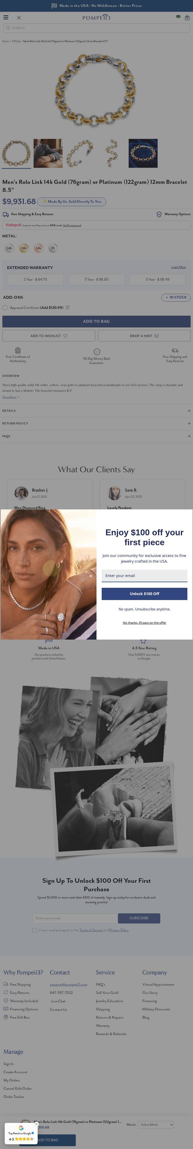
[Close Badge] (36, 1124)
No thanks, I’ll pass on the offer (144, 623)
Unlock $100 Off (144, 593)
